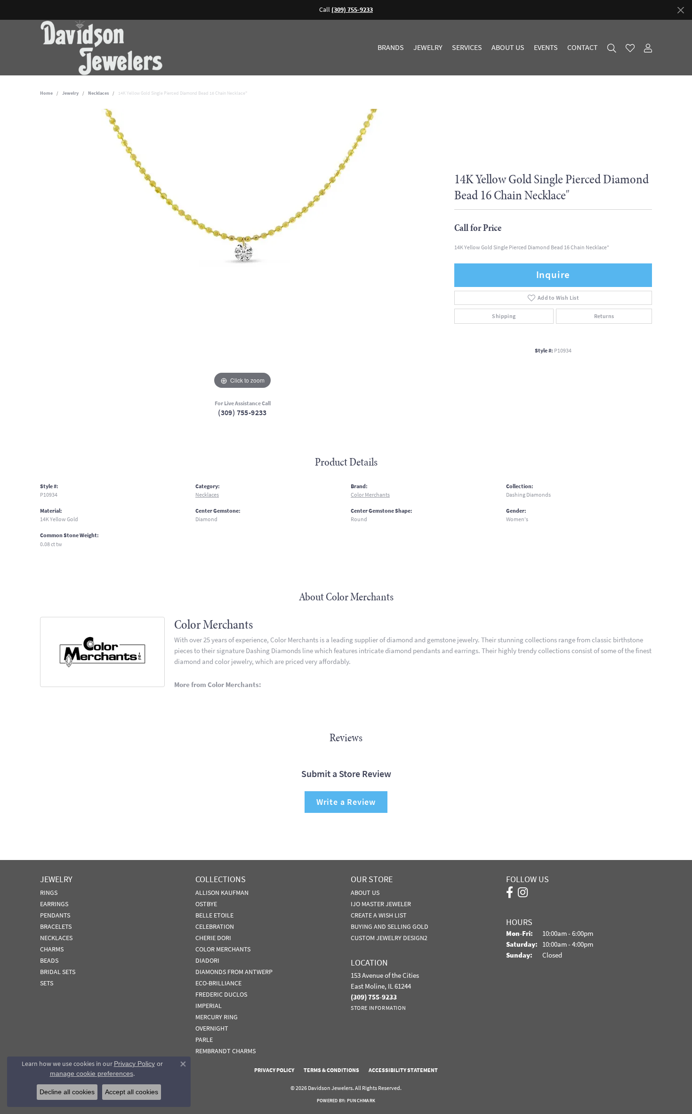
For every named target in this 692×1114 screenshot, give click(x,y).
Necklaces (98, 93)
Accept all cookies (131, 1092)
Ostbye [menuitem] (206, 904)
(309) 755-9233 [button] (352, 9)
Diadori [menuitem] (207, 960)
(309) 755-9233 (242, 413)
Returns (604, 316)
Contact (582, 47)
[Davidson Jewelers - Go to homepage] (103, 47)
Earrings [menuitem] (54, 904)
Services (467, 47)
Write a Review (346, 802)
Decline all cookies (67, 1092)
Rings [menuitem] (48, 892)
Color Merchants (370, 495)
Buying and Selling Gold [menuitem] (389, 926)
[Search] (612, 47)
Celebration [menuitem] (214, 926)
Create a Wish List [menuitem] (379, 915)
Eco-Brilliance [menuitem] (218, 983)
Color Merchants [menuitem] (222, 949)
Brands (391, 47)
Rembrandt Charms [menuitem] (225, 1051)
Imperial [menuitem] (208, 1005)
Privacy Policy (274, 1070)
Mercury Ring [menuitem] (216, 1017)
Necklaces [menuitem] (56, 937)
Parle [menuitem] (204, 1039)
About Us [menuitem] (365, 892)
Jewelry (428, 47)
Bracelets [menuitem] (56, 926)
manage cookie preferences (91, 1073)
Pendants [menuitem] (55, 915)
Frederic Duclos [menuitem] (221, 994)
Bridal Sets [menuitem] (57, 971)
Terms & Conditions (331, 1070)
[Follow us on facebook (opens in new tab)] (509, 892)
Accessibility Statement (403, 1070)
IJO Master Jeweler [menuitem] (381, 904)
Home (46, 93)
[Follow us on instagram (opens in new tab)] (523, 892)
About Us (507, 47)
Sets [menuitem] (46, 983)
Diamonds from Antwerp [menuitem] (234, 971)
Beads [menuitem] (49, 960)
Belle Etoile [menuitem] (214, 915)
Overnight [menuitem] (211, 1028)
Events (546, 47)
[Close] (680, 10)
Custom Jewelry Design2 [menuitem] (389, 937)
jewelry (70, 93)
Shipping (503, 316)
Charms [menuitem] (52, 949)
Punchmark (361, 1101)
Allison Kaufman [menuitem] (222, 892)
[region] (242, 250)
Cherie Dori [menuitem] (213, 937)
